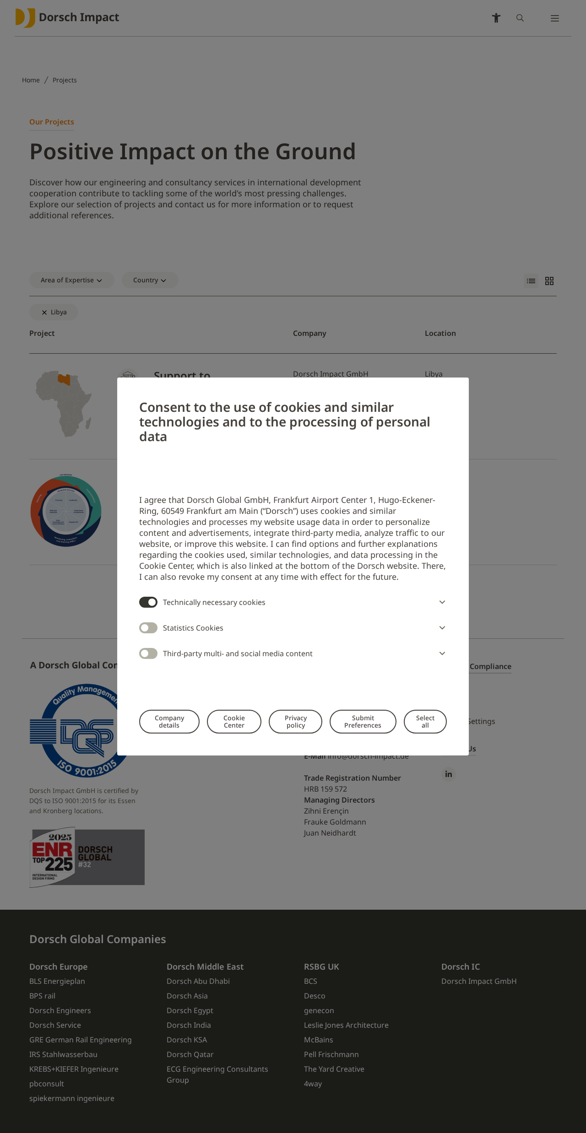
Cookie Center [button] (234, 721)
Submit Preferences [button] (362, 721)
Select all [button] (425, 721)
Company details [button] (169, 721)
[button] (440, 602)
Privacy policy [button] (296, 721)
